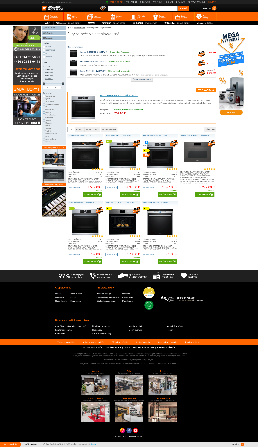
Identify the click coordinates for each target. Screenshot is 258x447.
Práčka (47, 125)
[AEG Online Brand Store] (47, 23)
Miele (47, 53)
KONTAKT (212, 2)
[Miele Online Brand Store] (177, 23)
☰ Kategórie (48, 33)
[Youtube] (135, 435)
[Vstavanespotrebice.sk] (129, 435)
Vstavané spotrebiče (66, 342)
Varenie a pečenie (120, 342)
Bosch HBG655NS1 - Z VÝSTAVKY (119, 95)
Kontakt (73, 297)
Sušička (48, 128)
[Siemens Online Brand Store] (113, 23)
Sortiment (47, 93)
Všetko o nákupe (103, 294)
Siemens (48, 56)
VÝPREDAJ (210, 129)
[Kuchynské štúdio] (163, 276)
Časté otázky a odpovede (107, 297)
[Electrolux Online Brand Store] (68, 23)
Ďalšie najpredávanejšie (142, 79)
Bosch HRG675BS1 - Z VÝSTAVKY (93, 61)
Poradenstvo (127, 301)
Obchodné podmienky (106, 301)
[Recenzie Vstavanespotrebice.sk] (149, 293)
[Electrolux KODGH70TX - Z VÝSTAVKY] (122, 235)
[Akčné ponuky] (103, 8)
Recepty (169, 330)
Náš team (59, 297)
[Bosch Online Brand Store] (145, 23)
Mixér (47, 136)
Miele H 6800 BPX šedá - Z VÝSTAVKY (195, 136)
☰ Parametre (48, 38)
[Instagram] (122, 435)
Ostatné (48, 142)
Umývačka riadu (50, 115)
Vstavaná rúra (50, 96)
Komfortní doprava (63, 330)
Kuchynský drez (50, 139)
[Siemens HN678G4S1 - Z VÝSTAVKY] (73, 56)
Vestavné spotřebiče (92, 348)
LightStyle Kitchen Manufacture (139, 348)
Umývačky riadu (143, 342)
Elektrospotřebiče (166, 348)
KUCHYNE (169, 2)
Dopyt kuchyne (135, 330)
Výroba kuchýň (135, 326)
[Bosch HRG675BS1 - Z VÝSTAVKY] (73, 66)
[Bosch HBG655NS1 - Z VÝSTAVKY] (83, 119)
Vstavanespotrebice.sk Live (54, 148)
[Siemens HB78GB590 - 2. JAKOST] (160, 234)
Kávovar (48, 112)
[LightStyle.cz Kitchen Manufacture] (54, 202)
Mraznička (48, 123)
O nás (58, 294)
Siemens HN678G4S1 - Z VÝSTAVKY (93, 52)
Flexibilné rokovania (101, 326)
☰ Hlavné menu (49, 28)
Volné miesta (76, 294)
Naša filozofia (61, 301)
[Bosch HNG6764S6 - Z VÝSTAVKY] (73, 75)
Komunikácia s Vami (175, 326)
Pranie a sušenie (192, 342)
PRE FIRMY (157, 2)
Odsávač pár (49, 109)
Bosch (48, 47)
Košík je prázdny (31, 444)
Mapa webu (75, 301)
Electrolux (50, 50)
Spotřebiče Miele (113, 348)
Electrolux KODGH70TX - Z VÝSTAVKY (120, 203)
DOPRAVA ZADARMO (196, 2)
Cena (45, 62)
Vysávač (48, 131)
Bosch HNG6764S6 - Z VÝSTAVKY (92, 71)
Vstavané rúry (79, 28)
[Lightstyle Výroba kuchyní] (204, 23)
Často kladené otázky (101, 333)
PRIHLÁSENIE (131, 2)
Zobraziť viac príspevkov (54, 185)
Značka (46, 43)
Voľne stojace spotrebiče (93, 342)
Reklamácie (127, 297)
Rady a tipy (97, 330)
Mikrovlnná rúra (50, 107)
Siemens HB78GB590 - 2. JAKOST (156, 203)
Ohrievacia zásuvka (52, 104)
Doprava (126, 294)
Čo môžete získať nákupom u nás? (70, 326)
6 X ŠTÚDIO (145, 2)
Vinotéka (48, 120)
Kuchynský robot (51, 134)
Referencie (60, 333)
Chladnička (49, 117)
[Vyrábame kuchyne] (189, 276)
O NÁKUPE (180, 2)
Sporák (47, 99)
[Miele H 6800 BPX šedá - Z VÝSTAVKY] (197, 162)
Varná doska (49, 101)
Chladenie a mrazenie (167, 342)
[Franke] (91, 23)
